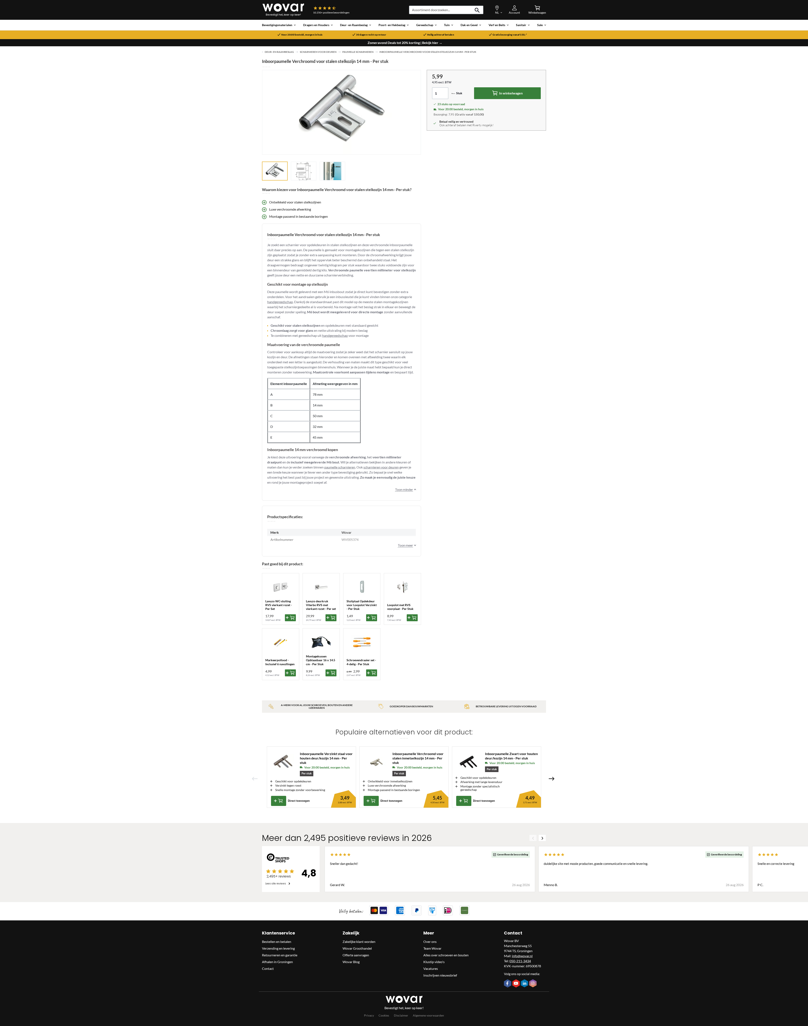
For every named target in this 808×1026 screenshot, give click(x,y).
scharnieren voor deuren (381, 467)
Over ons (430, 942)
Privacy (369, 1015)
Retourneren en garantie (279, 955)
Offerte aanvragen (356, 955)
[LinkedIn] (525, 983)
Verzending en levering (278, 948)
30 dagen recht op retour (371, 34)
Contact (268, 968)
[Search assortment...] (477, 10)
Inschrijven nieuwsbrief (440, 975)
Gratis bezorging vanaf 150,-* (510, 34)
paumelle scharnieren (339, 467)
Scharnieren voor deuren (318, 51)
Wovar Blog (351, 962)
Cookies (384, 1015)
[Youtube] (516, 983)
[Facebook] (508, 983)
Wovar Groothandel (357, 948)
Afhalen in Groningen (277, 962)
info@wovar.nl (522, 956)
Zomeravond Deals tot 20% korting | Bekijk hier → (405, 43)
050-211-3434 (520, 961)
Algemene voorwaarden (428, 1015)
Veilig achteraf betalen (440, 34)
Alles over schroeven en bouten (446, 955)
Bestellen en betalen (276, 942)
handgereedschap (280, 302)
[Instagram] (533, 983)
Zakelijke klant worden (359, 942)
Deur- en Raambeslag (279, 51)
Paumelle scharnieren (357, 51)
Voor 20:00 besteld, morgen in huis (302, 34)
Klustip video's (434, 962)
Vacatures (430, 968)
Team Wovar (432, 948)
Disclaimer (401, 1015)
